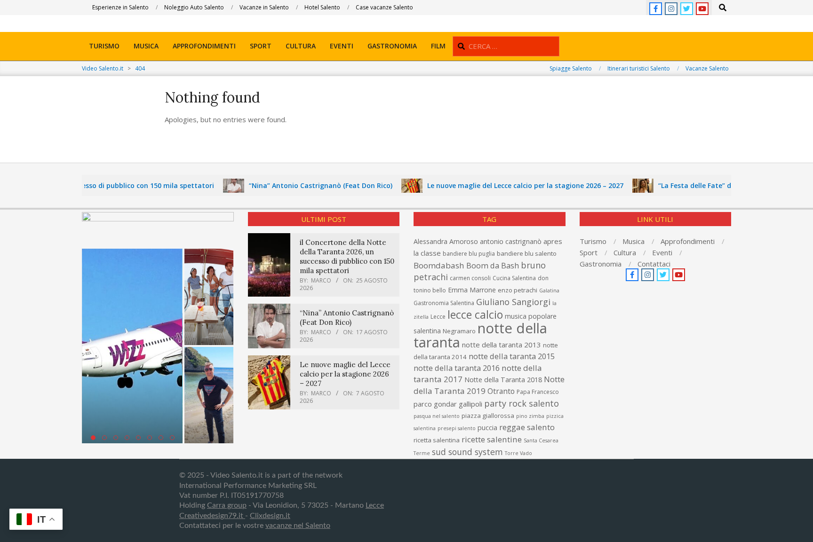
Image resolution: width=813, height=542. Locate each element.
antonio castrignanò (511, 241)
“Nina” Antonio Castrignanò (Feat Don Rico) (309, 185)
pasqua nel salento (437, 416)
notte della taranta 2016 (457, 367)
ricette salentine (492, 439)
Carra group (227, 505)
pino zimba (530, 416)
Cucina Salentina (514, 278)
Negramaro (459, 331)
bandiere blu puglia (469, 254)
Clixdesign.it (270, 515)
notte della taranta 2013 (501, 344)
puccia (487, 427)
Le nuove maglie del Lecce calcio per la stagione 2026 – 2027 (514, 185)
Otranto (501, 391)
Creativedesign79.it (212, 515)
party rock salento (521, 403)
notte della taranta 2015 (512, 356)
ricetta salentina (437, 440)
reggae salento (527, 427)
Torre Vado (518, 453)
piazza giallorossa (488, 415)
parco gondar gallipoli (448, 403)
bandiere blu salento (527, 253)
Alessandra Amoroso (446, 241)
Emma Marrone (472, 289)
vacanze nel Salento (297, 525)
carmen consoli (470, 278)
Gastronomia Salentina (444, 303)
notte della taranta (480, 335)
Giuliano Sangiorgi (513, 301)
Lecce (438, 317)
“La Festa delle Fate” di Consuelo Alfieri (710, 185)
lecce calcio (475, 314)
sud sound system (467, 451)
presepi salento (457, 428)
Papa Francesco (538, 392)
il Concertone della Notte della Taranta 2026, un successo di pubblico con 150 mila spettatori (347, 256)
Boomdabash (439, 265)
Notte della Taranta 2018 (503, 379)
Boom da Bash (492, 265)
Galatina (549, 290)
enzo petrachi (517, 290)
